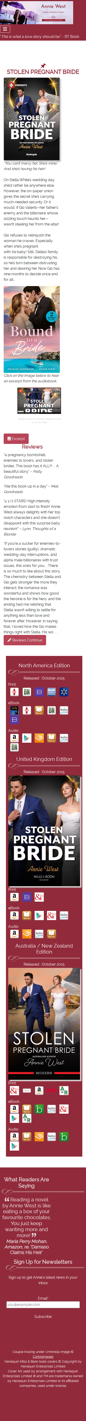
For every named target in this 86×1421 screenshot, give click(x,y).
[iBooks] (39, 710)
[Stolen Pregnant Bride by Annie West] (39, 400)
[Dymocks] (51, 1090)
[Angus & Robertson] (64, 1090)
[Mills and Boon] (39, 897)
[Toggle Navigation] (5, 29)
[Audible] (39, 738)
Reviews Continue (26, 640)
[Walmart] (64, 692)
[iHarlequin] (14, 692)
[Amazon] (14, 738)
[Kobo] (64, 710)
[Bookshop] (39, 692)
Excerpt (18, 439)
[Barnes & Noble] (26, 692)
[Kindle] (14, 710)
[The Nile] (26, 1090)
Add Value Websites (37, 1418)
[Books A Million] (51, 692)
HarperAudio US (26, 419)
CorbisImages (43, 1356)
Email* (43, 1298)
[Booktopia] (39, 1109)
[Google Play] (26, 738)
